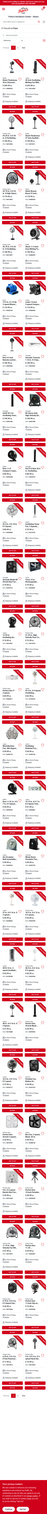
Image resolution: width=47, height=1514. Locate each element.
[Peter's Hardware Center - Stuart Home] (23, 10)
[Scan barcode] (44, 22)
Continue (8, 1509)
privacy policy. (32, 1496)
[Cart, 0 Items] (42, 9)
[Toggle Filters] (44, 40)
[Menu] (3, 9)
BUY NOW (12, 111)
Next (23, 48)
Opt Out (23, 1509)
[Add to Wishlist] (20, 79)
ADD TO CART (12, 106)
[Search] (39, 22)
